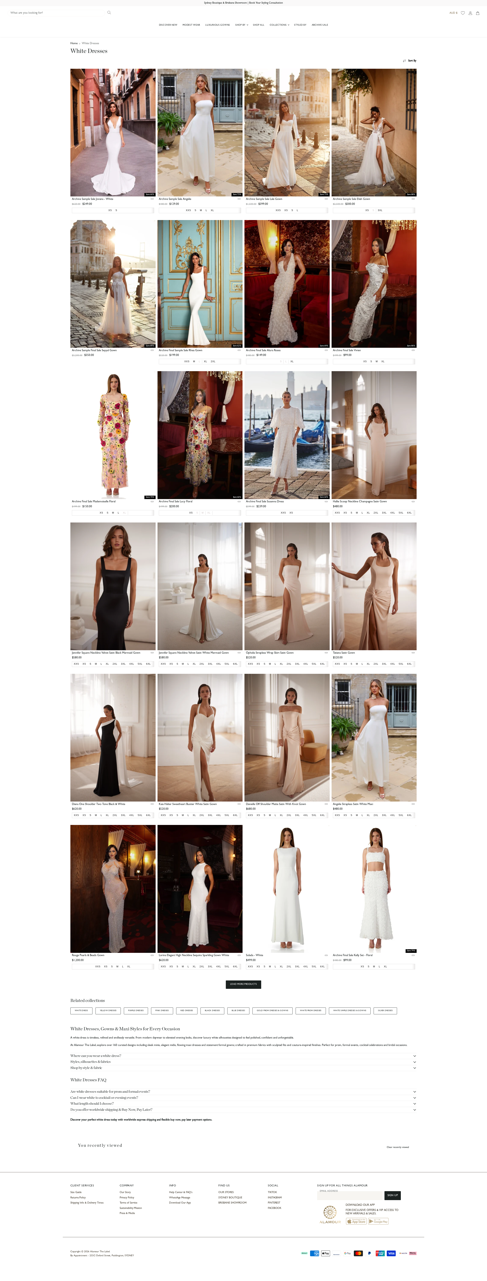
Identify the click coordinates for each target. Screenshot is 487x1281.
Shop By (240, 25)
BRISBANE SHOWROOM (232, 1203)
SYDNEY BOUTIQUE (230, 1197)
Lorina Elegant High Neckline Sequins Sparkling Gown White (194, 955)
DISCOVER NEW (168, 25)
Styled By (300, 25)
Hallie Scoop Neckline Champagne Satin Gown (360, 501)
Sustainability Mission (131, 1208)
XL (124, 512)
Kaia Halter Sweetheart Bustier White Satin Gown (188, 804)
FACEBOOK (274, 1208)
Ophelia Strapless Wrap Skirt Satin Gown (270, 653)
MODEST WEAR (191, 25)
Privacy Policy (127, 1197)
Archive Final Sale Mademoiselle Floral (93, 501)
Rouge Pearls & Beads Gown (88, 955)
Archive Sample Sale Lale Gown (264, 199)
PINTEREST (274, 1203)
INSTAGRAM (275, 1197)
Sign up (393, 1195)
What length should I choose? (92, 1104)
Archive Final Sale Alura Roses (263, 350)
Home (74, 43)
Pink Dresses (162, 1011)
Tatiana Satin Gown (344, 653)
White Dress (81, 1011)
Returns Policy (78, 1197)
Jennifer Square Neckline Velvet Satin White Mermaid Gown (194, 653)
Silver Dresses (385, 1011)
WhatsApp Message (179, 1197)
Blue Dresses (238, 1011)
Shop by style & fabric (86, 1068)
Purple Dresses (136, 1011)
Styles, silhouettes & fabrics (90, 1062)
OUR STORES (225, 1192)
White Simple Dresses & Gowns (349, 1011)
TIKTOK (272, 1192)
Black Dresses (212, 1011)
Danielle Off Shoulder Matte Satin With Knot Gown (276, 804)
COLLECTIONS (278, 25)
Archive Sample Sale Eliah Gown (351, 199)
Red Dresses (187, 1011)
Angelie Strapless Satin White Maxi (353, 804)
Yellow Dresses (108, 1011)
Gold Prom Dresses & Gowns (272, 1011)
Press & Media (127, 1213)
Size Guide (76, 1192)
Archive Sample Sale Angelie (175, 199)
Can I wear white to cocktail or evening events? (104, 1098)
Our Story (125, 1192)
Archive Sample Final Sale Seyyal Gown (94, 350)
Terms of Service (128, 1203)
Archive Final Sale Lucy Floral (175, 501)
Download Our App (180, 1203)
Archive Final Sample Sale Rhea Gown (180, 350)
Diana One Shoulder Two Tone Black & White (98, 804)
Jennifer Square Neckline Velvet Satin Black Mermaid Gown (106, 653)
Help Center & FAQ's (180, 1192)
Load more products (243, 984)
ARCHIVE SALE (320, 25)
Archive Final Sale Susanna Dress (265, 501)
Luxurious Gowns (217, 25)
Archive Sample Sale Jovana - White (92, 199)
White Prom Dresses (310, 1011)
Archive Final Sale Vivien (347, 350)
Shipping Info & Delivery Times (86, 1203)
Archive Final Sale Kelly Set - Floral (352, 955)
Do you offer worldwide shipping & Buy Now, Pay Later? (111, 1110)
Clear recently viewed (398, 1147)
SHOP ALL (258, 25)
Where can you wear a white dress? (95, 1056)
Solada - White (254, 955)
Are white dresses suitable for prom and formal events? (110, 1092)
